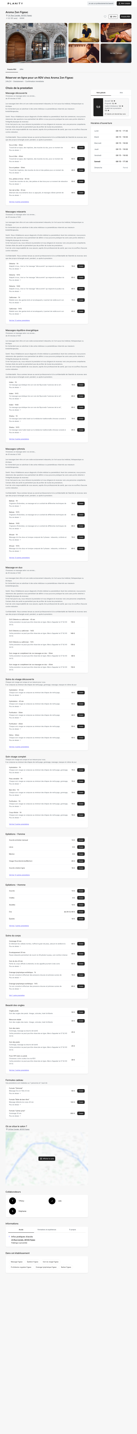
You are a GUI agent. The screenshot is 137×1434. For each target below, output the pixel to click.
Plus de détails (14, 150)
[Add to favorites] (105, 16)
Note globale (101, 92)
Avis (121, 92)
